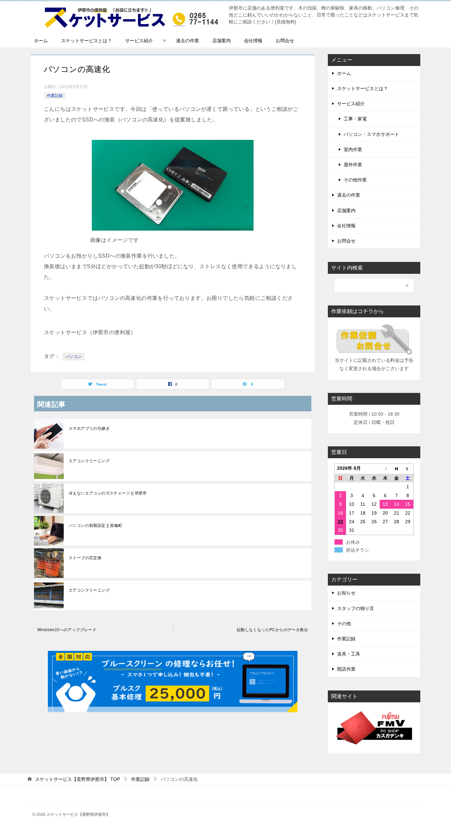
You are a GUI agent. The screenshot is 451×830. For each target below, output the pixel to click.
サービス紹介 (139, 40)
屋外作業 (353, 164)
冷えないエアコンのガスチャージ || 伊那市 (108, 493)
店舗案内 (221, 40)
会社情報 (253, 40)
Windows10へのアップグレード (66, 629)
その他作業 (355, 179)
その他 (344, 623)
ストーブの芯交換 (85, 558)
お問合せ (285, 40)
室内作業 (353, 149)
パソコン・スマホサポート (371, 134)
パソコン (73, 356)
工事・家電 (355, 118)
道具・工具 (348, 653)
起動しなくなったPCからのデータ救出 (272, 629)
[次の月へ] (407, 469)
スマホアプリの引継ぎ (89, 428)
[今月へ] (396, 469)
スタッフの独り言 (355, 608)
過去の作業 (187, 40)
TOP (77, 779)
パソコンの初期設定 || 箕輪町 (95, 525)
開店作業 (346, 669)
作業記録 (55, 95)
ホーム (41, 40)
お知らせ (346, 592)
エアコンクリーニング (89, 461)
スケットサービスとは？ (86, 40)
